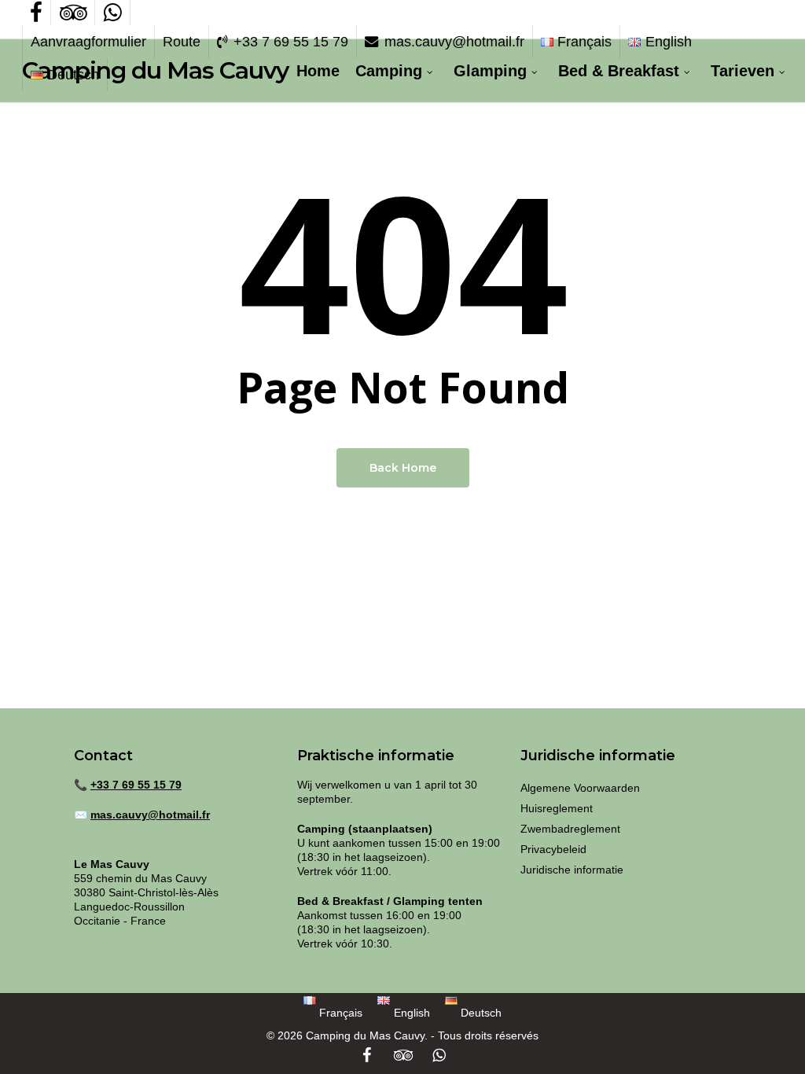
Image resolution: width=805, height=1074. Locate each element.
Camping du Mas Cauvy (155, 70)
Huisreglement (556, 808)
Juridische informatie (571, 869)
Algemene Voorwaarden (580, 788)
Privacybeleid (553, 849)
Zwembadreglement (570, 828)
